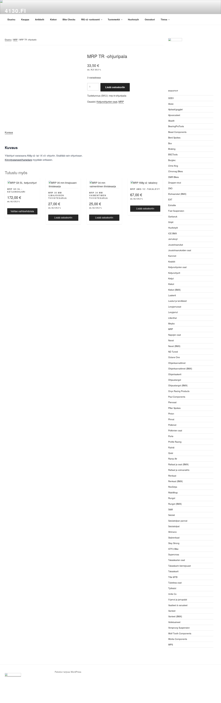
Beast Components (177, 131)
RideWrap (173, 492)
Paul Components (176, 396)
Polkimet (172, 424)
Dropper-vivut (174, 182)
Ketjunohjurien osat (107, 101)
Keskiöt (171, 261)
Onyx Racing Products (178, 391)
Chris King (173, 165)
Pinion (171, 413)
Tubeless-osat (175, 582)
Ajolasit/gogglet (175, 109)
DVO (170, 188)
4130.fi (15, 10)
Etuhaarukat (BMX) (177, 193)
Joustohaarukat (175, 244)
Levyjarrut (173, 312)
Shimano (172, 531)
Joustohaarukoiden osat (179, 250)
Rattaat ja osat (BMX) (178, 464)
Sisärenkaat (174, 537)
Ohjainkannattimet (177, 362)
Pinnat (171, 419)
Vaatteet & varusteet (177, 605)
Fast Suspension (176, 210)
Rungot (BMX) (175, 503)
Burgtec (172, 160)
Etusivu (11, 19)
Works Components (177, 638)
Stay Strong (173, 543)
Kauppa (25, 19)
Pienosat (172, 402)
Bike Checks (69, 19)
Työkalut (172, 588)
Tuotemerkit (114, 19)
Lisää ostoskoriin (115, 87)
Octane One (174, 357)
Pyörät (171, 447)
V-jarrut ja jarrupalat (177, 599)
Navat (171, 340)
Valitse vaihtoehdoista (22, 211)
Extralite (172, 205)
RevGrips (172, 486)
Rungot (171, 498)
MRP (15, 39)
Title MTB (172, 577)
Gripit (170, 222)
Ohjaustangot (174, 379)
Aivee (170, 103)
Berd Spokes (174, 137)
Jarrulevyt (173, 238)
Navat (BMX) (174, 346)
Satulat (171, 514)
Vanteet (171, 610)
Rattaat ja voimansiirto (178, 469)
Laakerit (172, 295)
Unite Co (172, 593)
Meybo (171, 323)
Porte (170, 436)
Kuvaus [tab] (9, 132)
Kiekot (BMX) (174, 289)
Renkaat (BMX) (175, 481)
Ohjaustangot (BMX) (178, 385)
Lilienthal (172, 317)
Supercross (173, 554)
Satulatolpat (174, 526)
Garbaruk (172, 216)
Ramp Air (172, 458)
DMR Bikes (173, 177)
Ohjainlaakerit (174, 374)
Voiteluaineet (174, 622)
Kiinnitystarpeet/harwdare (18, 160)
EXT (170, 199)
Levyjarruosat (174, 306)
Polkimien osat (175, 430)
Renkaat (172, 475)
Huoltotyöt (133, 19)
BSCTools (173, 154)
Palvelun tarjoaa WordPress (68, 671)
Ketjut (171, 278)
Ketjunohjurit (174, 272)
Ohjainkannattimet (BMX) (180, 368)
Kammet (172, 255)
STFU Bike (173, 548)
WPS (170, 644)
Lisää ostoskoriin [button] (63, 217)
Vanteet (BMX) (175, 616)
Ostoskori (150, 19)
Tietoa (164, 19)
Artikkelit (39, 19)
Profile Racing (174, 441)
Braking (171, 148)
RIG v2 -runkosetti (90, 19)
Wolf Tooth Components (179, 633)
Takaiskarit (173, 571)
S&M (170, 509)
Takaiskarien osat (176, 560)
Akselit (171, 120)
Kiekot (53, 19)
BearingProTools (176, 126)
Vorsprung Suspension (179, 627)
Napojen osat (174, 334)
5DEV (171, 98)
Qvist (170, 453)
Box (170, 143)
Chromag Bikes (175, 171)
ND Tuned (173, 351)
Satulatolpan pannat (177, 520)
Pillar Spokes (174, 408)
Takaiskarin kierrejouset (179, 565)
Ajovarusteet (174, 115)
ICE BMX (172, 233)
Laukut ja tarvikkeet (177, 300)
